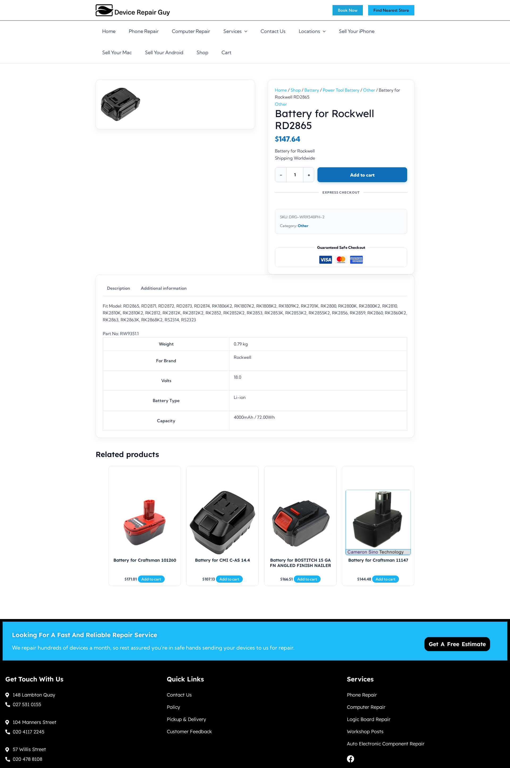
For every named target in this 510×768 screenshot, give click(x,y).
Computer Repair (191, 31)
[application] (244, 31)
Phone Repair (144, 31)
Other (369, 90)
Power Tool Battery (341, 90)
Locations (309, 31)
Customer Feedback (189, 731)
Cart (226, 52)
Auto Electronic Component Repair (385, 744)
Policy (173, 707)
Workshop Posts (365, 731)
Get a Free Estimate (457, 644)
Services (232, 31)
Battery (311, 90)
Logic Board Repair (368, 719)
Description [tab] (118, 288)
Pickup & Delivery (186, 719)
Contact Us (273, 31)
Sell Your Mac (117, 52)
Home (109, 31)
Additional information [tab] (164, 288)
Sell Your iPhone (357, 31)
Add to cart (362, 175)
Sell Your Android (164, 52)
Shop (202, 52)
